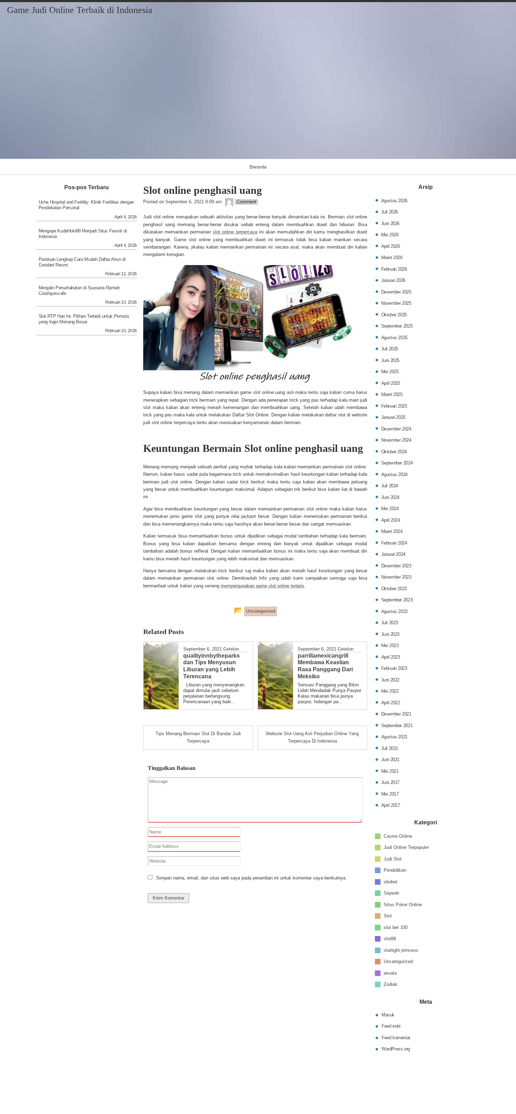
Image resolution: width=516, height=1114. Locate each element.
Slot (388, 915)
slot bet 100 (396, 927)
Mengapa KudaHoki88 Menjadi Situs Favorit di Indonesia (83, 233)
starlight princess (401, 949)
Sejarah (391, 893)
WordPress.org (396, 1049)
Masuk (388, 1014)
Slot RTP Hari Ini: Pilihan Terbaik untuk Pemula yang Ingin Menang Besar (84, 319)
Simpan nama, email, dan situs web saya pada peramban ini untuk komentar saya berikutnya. (251, 878)
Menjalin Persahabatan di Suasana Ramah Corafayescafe (79, 290)
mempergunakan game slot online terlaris (262, 585)
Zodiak (390, 984)
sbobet (390, 881)
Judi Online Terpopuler (406, 847)
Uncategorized (398, 961)
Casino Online (398, 835)
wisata (390, 972)
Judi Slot (393, 858)
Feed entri (391, 1026)
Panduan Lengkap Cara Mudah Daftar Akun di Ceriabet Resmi (82, 262)
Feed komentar (396, 1037)
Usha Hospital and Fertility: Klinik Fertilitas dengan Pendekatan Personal (86, 204)
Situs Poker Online (403, 904)
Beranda (258, 166)
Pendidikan (395, 870)
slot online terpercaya (235, 232)
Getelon (231, 649)
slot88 (390, 938)
